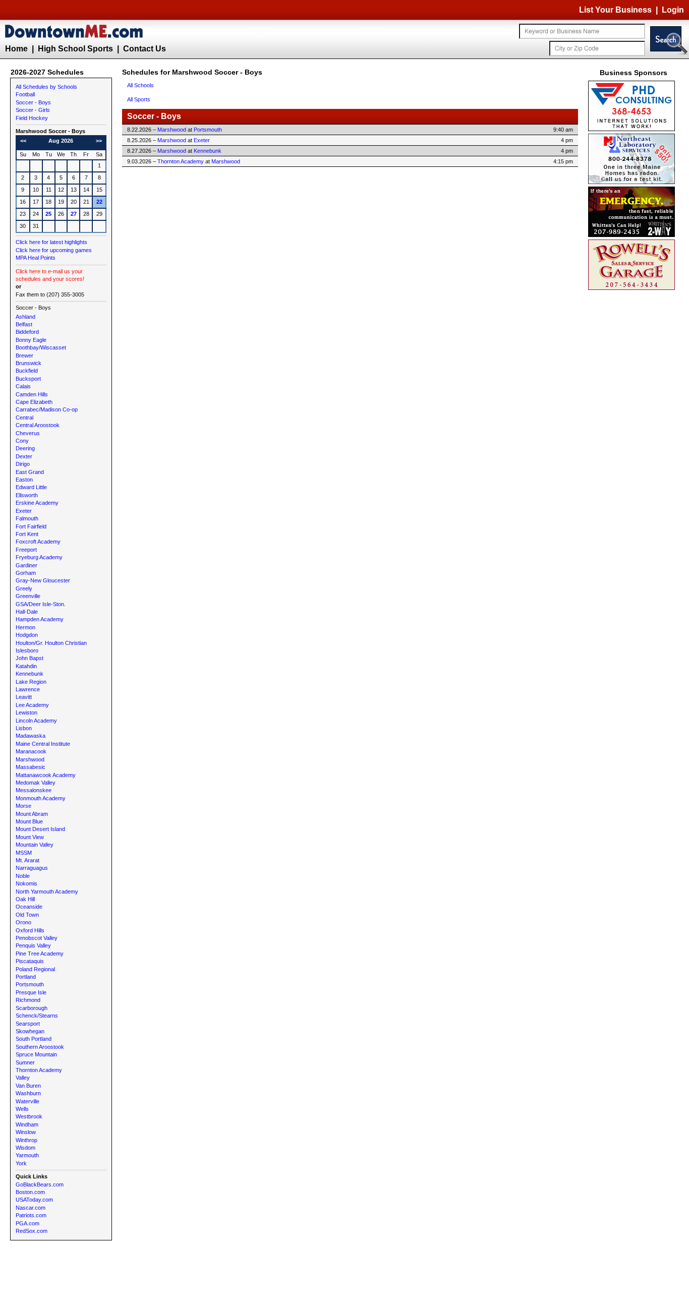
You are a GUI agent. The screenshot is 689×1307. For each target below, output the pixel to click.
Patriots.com (31, 1215)
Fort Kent (27, 534)
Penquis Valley (33, 945)
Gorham (26, 573)
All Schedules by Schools (46, 87)
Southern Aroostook (40, 1047)
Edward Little (31, 487)
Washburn (28, 1093)
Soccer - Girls (33, 110)
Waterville (27, 1101)
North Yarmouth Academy (47, 891)
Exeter (24, 511)
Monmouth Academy (41, 798)
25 (48, 214)
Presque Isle (31, 992)
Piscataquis (30, 961)
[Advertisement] (633, 443)
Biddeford (27, 332)
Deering (25, 448)
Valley (23, 1078)
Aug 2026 (60, 141)
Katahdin (26, 666)
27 (74, 214)
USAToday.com (34, 1200)
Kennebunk (29, 674)
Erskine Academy (37, 503)
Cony (22, 441)
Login (673, 10)
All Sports (138, 99)
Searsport (28, 1024)
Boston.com (30, 1192)
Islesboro (27, 650)
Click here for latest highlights (51, 242)
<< (23, 141)
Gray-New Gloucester (43, 580)
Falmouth (27, 518)
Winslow (26, 1132)
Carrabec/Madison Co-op (47, 409)
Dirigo (23, 464)
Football (25, 94)
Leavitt (24, 697)
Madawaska (30, 736)
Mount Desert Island (40, 829)
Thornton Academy (39, 1070)
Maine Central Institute (43, 744)
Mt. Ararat (27, 860)
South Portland (33, 1039)
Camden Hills (32, 394)
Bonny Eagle (31, 340)
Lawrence (28, 689)
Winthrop (26, 1140)
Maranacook (31, 751)
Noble (23, 876)
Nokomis (26, 883)
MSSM (24, 853)
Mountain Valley (34, 845)
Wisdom (25, 1148)
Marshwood (30, 759)
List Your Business (615, 10)
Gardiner (26, 565)
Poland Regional (35, 969)
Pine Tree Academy (40, 953)
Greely (24, 588)
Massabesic (30, 767)
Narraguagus (32, 868)
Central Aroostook (38, 425)
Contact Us (144, 48)
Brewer (24, 355)
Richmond (28, 1000)
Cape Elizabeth (34, 402)
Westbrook (29, 1116)
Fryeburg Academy (39, 557)
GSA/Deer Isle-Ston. (41, 604)
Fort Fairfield (31, 526)
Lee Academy (32, 705)
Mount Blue (29, 821)
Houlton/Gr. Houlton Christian (51, 643)
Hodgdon (27, 635)
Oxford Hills (30, 930)
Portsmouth (30, 984)
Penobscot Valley (37, 938)
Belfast (24, 324)
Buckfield (27, 371)
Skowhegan (30, 1031)
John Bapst (29, 658)
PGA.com (27, 1223)
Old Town (27, 915)
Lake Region (31, 682)
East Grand (30, 472)
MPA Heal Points (35, 258)
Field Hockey (32, 118)
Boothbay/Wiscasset (41, 347)
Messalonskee (33, 790)
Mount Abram (32, 814)
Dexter (24, 456)
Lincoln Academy (36, 721)
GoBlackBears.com (40, 1184)
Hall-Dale (27, 612)
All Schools (140, 85)
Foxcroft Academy (38, 542)
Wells (22, 1109)
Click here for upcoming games (54, 250)
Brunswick (28, 363)
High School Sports (75, 48)
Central (24, 417)
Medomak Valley (35, 783)
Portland (26, 977)
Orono (23, 922)
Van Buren (28, 1086)
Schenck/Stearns (37, 1016)
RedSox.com (31, 1231)
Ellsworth (27, 495)
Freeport (26, 550)
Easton (24, 480)
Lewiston (26, 712)
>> (99, 141)
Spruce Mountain (36, 1054)
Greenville (28, 596)
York (21, 1163)
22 (99, 202)
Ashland (25, 317)
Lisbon (24, 728)
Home (16, 48)
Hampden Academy (40, 619)
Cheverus (28, 433)
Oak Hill (25, 899)
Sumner (25, 1062)
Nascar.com (30, 1208)
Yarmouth (27, 1155)
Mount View (30, 837)
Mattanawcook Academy (46, 775)
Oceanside (29, 907)
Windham (27, 1124)
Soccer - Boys (33, 102)
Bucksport (28, 379)
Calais (23, 386)
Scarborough (31, 1008)
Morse (23, 806)
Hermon (25, 627)
